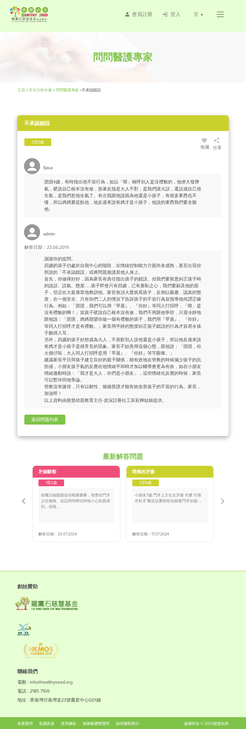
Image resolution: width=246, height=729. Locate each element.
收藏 (205, 147)
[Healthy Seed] (47, 14)
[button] (220, 14)
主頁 (21, 90)
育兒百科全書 (40, 90)
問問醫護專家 (67, 90)
